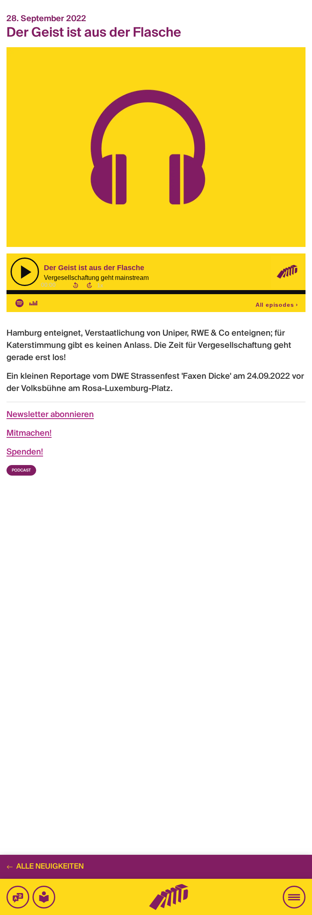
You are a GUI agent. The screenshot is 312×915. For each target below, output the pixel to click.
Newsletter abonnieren (50, 415)
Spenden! (24, 452)
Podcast (21, 470)
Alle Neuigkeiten (50, 866)
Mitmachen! (29, 434)
